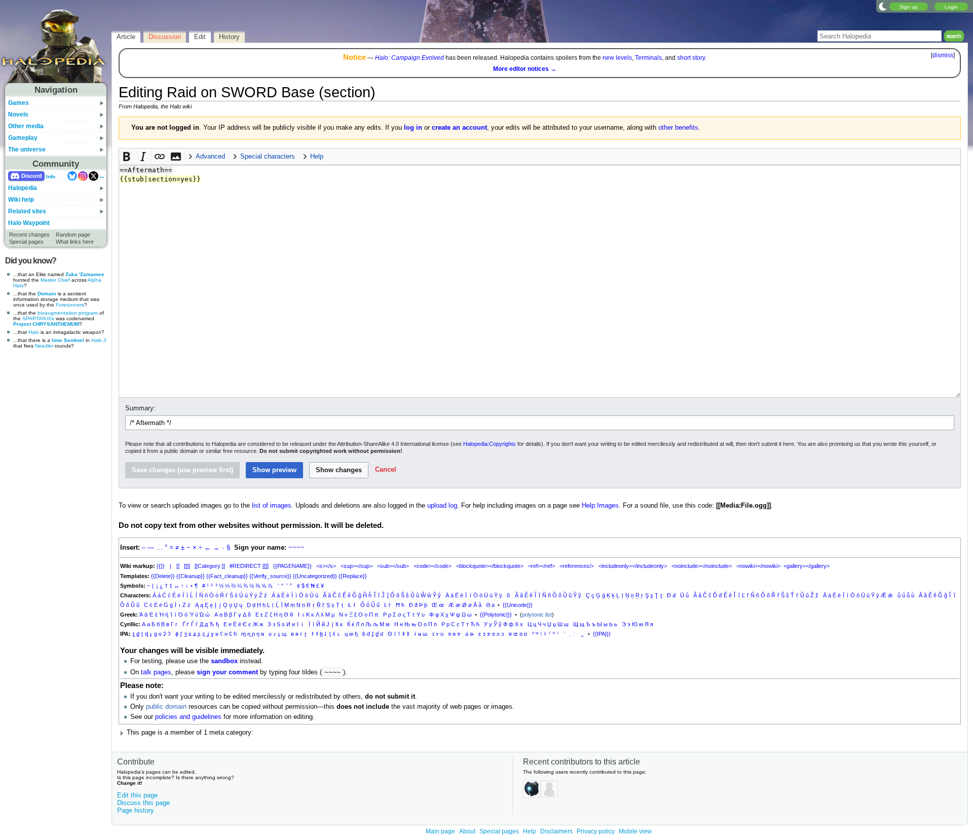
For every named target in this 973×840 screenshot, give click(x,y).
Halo (33, 332)
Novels (18, 114)
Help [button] (316, 156)
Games (18, 102)
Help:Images (600, 505)
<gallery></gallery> (806, 566)
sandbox (224, 661)
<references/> (576, 566)
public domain (166, 706)
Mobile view (635, 831)
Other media (26, 126)
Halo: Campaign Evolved (409, 57)
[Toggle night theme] (883, 6)
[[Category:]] (210, 566)
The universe (27, 149)
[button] (127, 156)
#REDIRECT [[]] (249, 566)
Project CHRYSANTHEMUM (46, 324)
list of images (271, 505)
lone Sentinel (68, 340)
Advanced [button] (210, 156)
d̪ (137, 634)
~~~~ (296, 547)
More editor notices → (524, 68)
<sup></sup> (356, 566)
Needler (44, 346)
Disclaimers (556, 831)
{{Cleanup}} (190, 576)
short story (691, 57)
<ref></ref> (541, 566)
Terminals (648, 57)
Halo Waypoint (29, 222)
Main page (440, 831)
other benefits (678, 127)
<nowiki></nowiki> (758, 566)
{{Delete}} (163, 576)
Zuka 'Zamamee (84, 274)
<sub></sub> (393, 566)
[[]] (187, 566)
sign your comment (227, 672)
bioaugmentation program (68, 313)
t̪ (133, 634)
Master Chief (55, 280)
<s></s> (326, 566)
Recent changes (29, 235)
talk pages (156, 672)
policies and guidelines (188, 716)
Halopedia (22, 188)
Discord (31, 176)
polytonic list (537, 615)
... (101, 175)
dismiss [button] (942, 55)
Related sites (27, 211)
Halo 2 (98, 340)
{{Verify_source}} (270, 576)
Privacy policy (596, 831)
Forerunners (70, 305)
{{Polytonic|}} (496, 615)
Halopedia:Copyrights (489, 444)
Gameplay (23, 137)
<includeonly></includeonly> (632, 566)
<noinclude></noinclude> (701, 566)
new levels (617, 57)
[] (177, 566)
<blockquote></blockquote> (489, 566)
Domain (47, 293)
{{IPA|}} (602, 634)
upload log (442, 505)
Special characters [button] (267, 156)
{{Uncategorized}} (315, 576)
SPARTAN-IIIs (38, 318)
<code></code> (433, 566)
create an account (459, 127)
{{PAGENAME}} (292, 566)
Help (529, 831)
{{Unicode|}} (518, 605)
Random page (73, 235)
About (467, 831)
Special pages (26, 242)
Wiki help (21, 199)
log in (413, 127)
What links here (75, 242)
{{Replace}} (353, 576)
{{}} (161, 566)
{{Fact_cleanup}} (227, 576)
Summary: (140, 408)
